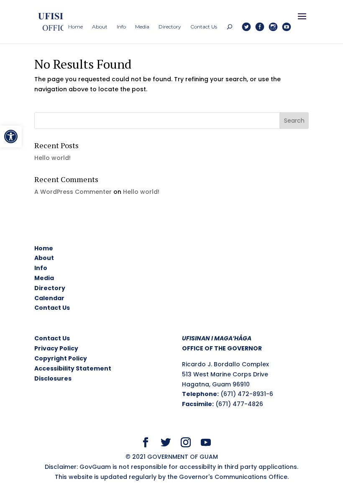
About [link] (44, 258)
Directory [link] (49, 288)
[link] (11, 136)
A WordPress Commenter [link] (73, 192)
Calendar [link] (49, 298)
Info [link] (40, 268)
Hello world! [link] (52, 158)
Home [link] (43, 248)
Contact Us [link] (52, 308)
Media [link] (44, 278)
